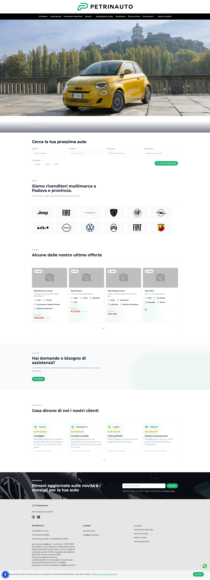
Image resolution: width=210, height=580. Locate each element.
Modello (72, 149)
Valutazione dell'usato (143, 530)
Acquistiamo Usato (104, 16)
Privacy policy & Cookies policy (104, 574)
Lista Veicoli (55, 16)
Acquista (138, 526)
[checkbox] (33, 164)
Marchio (35, 149)
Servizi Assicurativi (141, 541)
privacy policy (170, 491)
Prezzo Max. (149, 149)
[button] (5, 574)
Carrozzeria (111, 149)
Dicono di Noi (134, 16)
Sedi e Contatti (164, 16)
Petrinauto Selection (73, 16)
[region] (105, 298)
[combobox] (49, 153)
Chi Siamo (43, 16)
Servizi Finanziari (141, 534)
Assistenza (120, 16)
